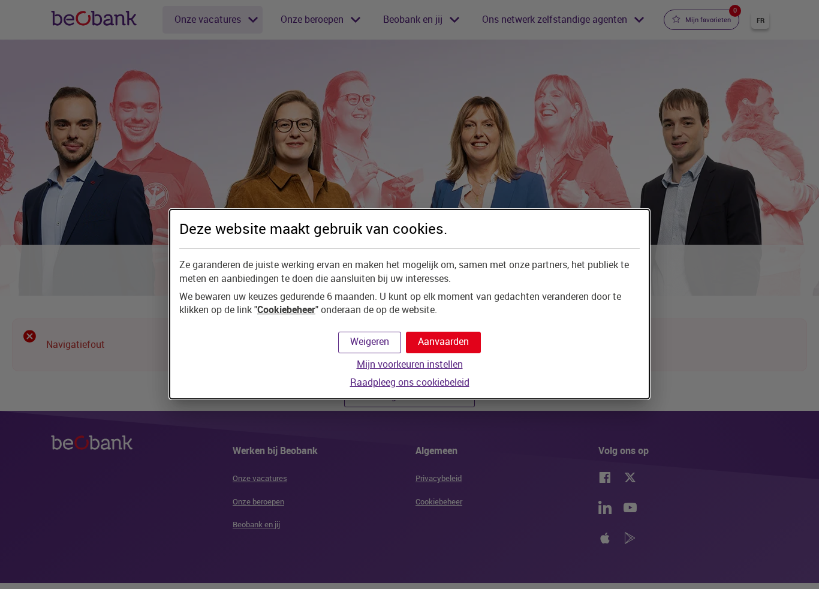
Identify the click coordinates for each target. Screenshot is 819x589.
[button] (443, 342)
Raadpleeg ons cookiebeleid (409, 382)
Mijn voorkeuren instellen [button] (410, 364)
